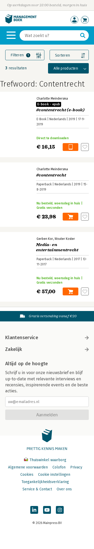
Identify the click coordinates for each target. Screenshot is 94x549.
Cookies (26, 474)
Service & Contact (37, 489)
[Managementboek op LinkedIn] (34, 510)
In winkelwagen (70, 147)
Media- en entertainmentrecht (57, 247)
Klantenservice (21, 337)
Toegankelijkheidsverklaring (45, 482)
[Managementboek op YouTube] (47, 510)
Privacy (76, 467)
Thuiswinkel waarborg (47, 460)
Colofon (59, 467)
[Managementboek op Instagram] (60, 510)
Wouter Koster (65, 239)
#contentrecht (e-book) (60, 107)
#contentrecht (51, 175)
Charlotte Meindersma (52, 98)
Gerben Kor (45, 239)
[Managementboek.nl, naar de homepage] (21, 22)
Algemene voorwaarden (28, 467)
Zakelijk (13, 349)
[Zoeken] (82, 35)
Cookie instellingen (54, 474)
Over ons (64, 489)
